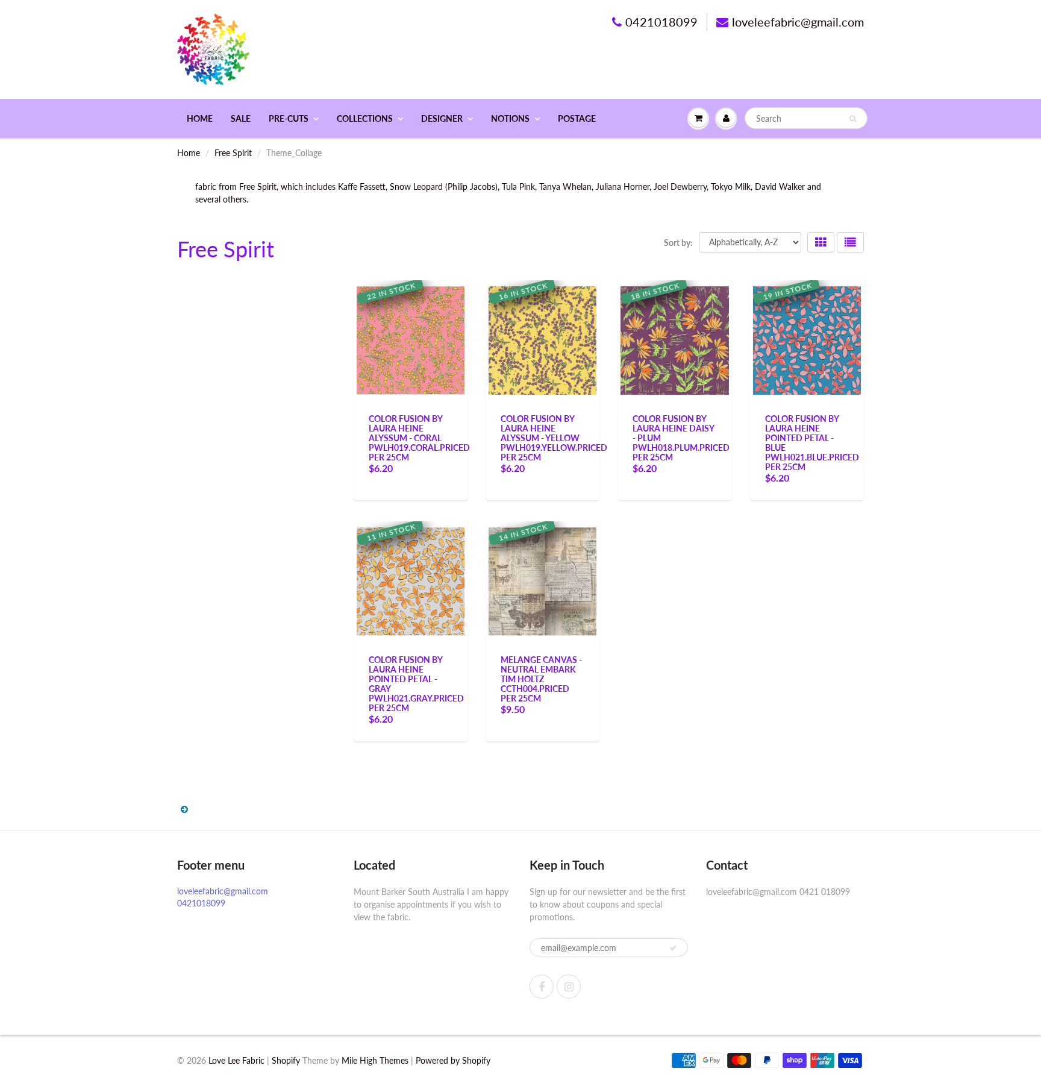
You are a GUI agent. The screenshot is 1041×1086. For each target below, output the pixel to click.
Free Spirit (233, 153)
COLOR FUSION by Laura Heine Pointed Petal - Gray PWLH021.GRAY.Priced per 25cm (416, 683)
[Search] (853, 118)
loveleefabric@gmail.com (798, 21)
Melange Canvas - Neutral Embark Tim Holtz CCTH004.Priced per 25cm (541, 678)
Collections (365, 118)
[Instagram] (569, 987)
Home (200, 118)
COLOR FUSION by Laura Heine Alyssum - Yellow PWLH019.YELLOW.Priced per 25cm (554, 437)
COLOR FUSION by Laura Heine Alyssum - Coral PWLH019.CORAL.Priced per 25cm (419, 437)
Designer (442, 118)
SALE (241, 118)
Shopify (286, 1060)
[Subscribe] (673, 948)
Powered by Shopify (453, 1060)
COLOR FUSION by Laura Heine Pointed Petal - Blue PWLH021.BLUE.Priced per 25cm (812, 442)
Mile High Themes (375, 1060)
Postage (577, 118)
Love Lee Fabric (236, 1060)
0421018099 (661, 21)
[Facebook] (542, 987)
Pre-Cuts (288, 118)
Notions (510, 118)
